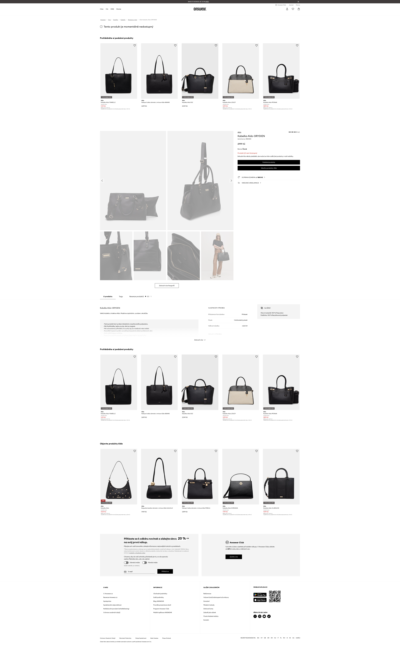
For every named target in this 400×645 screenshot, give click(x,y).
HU (275, 638)
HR (272, 638)
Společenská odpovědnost (112, 605)
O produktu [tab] (107, 296)
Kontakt (206, 620)
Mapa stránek (166, 638)
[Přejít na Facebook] (255, 616)
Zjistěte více (234, 557)
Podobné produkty (268, 162)
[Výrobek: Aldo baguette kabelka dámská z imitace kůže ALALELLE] (159, 476)
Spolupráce (107, 601)
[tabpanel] (200, 320)
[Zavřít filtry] (298, 1)
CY (261, 638)
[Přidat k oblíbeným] (134, 45)
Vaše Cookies (154, 638)
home (118, 9)
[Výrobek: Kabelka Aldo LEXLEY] (240, 71)
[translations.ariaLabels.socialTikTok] (269, 616)
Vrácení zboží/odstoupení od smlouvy (216, 597)
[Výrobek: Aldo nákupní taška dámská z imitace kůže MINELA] (200, 476)
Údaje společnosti (140, 638)
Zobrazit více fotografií (166, 286)
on (107, 9)
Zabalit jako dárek (209, 612)
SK (290, 638)
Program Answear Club (161, 609)
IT (278, 638)
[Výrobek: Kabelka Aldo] (118, 476)
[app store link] (259, 600)
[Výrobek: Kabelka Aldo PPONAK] (281, 71)
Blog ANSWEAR (158, 601)
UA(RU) (298, 638)
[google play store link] (259, 595)
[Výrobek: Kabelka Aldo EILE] (200, 71)
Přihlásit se (165, 571)
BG (258, 638)
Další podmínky (158, 597)
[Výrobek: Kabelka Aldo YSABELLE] (118, 71)
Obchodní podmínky (160, 594)
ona (101, 9)
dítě (112, 9)
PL (281, 638)
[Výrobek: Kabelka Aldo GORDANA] (240, 476)
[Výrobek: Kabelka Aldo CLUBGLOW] (281, 476)
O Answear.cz (108, 594)
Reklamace (207, 594)
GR (268, 638)
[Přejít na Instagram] (259, 616)
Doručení (206, 601)
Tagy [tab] (121, 296)
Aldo (239, 132)
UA (293, 638)
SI (287, 638)
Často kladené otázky (210, 616)
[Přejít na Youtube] (264, 616)
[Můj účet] (287, 9)
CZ (265, 638)
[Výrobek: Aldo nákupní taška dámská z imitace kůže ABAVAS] (159, 71)
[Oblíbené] (293, 9)
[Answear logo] (200, 9)
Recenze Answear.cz (110, 597)
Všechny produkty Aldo (269, 168)
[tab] (140, 296)
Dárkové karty (208, 609)
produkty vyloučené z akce (137, 553)
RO (284, 638)
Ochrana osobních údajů (111, 612)
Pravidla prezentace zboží (162, 605)
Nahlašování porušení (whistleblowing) (116, 609)
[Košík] (299, 9)
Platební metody (208, 605)
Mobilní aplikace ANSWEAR (162, 612)
